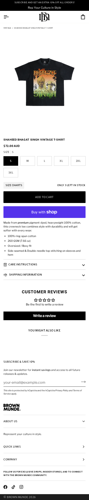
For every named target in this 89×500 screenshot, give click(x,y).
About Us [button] (10, 421)
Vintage (7, 28)
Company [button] (10, 459)
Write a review (44, 316)
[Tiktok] (13, 487)
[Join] (82, 381)
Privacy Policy (61, 390)
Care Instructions (22, 264)
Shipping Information (25, 274)
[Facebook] (5, 487)
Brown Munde (17, 497)
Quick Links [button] (12, 446)
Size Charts (14, 185)
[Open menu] (9, 17)
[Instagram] (21, 487)
